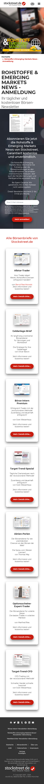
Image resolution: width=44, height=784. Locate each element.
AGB (9, 748)
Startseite (5, 57)
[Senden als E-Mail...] (33, 722)
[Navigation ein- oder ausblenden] (39, 3)
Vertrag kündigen (22, 752)
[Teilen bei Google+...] (18, 722)
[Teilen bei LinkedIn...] (29, 722)
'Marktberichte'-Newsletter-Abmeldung (22, 739)
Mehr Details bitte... (22, 296)
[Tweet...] (15, 722)
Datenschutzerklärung (23, 213)
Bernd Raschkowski (24, 284)
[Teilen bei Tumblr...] (22, 722)
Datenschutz (22, 748)
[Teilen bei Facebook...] (11, 722)
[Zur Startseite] (16, 4)
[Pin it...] (26, 722)
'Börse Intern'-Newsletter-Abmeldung (22, 729)
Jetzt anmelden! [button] (22, 219)
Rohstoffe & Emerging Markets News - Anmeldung (20, 60)
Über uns (34, 745)
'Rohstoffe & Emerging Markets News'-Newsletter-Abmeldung (22, 734)
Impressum (34, 748)
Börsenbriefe (22, 745)
